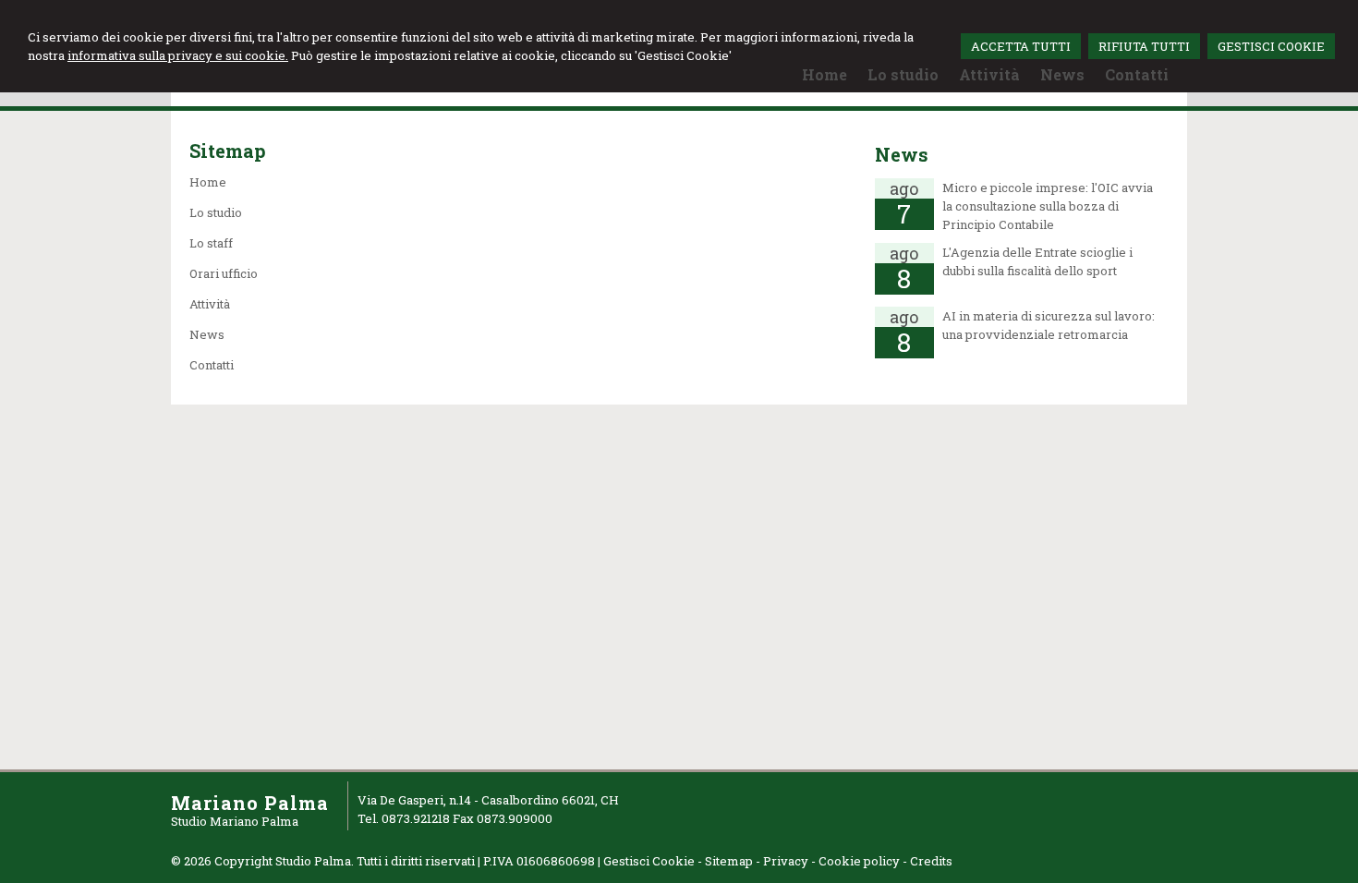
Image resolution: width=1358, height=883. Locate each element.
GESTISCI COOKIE (1271, 46)
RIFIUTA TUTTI (1144, 46)
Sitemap (729, 861)
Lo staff (211, 243)
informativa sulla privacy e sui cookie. (177, 55)
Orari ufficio (223, 273)
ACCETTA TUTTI (1021, 46)
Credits (931, 861)
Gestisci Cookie (649, 861)
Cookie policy (859, 861)
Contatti (211, 365)
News (206, 334)
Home (207, 182)
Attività (209, 304)
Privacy (785, 861)
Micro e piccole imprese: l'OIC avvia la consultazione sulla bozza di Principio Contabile (1047, 206)
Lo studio (215, 212)
